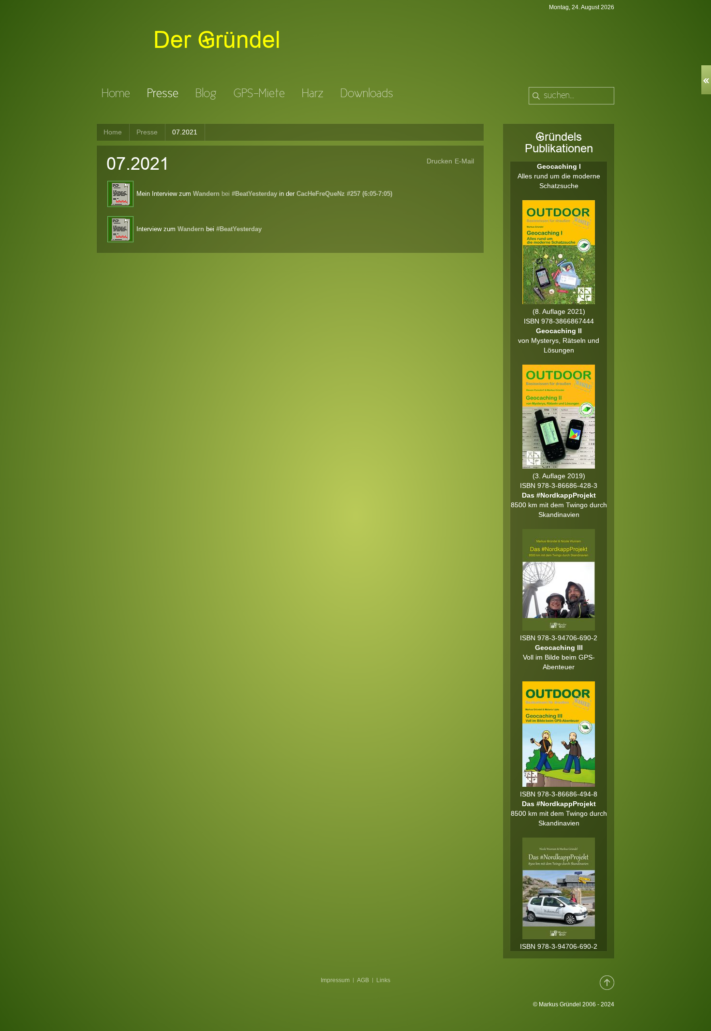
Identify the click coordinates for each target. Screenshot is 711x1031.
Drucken (439, 161)
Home (113, 132)
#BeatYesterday (239, 229)
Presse (147, 132)
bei (235, 193)
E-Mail (464, 161)
